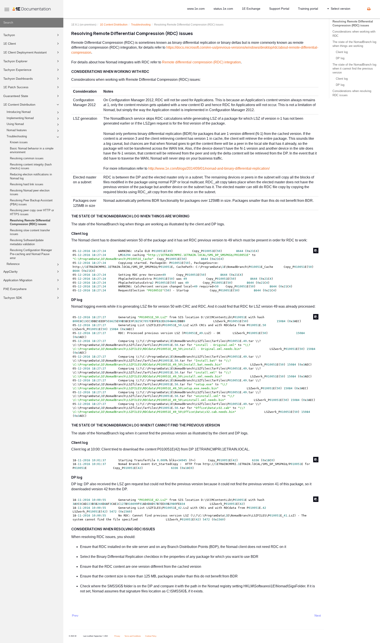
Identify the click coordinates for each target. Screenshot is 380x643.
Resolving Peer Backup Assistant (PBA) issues (31, 202)
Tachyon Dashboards (18, 78)
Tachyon (9, 35)
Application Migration (17, 280)
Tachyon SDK (12, 297)
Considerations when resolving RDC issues (351, 93)
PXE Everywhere (15, 289)
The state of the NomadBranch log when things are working (354, 44)
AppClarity (10, 271)
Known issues (19, 142)
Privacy (117, 636)
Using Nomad (15, 124)
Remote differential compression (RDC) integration (201, 62)
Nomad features (17, 130)
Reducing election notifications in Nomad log (31, 176)
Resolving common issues (27, 158)
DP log (340, 58)
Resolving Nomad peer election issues (29, 192)
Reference (13, 264)
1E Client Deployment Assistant (25, 52)
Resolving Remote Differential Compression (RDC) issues (30, 222)
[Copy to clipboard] (315, 250)
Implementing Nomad (20, 118)
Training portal (308, 8)
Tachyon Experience (17, 70)
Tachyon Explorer (15, 61)
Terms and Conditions (132, 636)
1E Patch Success (15, 87)
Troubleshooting (17, 136)
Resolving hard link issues (26, 184)
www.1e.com (196, 8)
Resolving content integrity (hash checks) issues (31, 166)
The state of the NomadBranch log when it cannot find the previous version (354, 68)
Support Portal (279, 8)
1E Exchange (251, 8)
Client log (342, 52)
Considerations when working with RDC (353, 33)
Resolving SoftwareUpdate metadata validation (27, 242)
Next (317, 615)
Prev (75, 615)
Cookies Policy (150, 636)
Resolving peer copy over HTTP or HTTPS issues (32, 212)
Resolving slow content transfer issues (30, 232)
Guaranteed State (15, 96)
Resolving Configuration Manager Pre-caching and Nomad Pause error (31, 254)
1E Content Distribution (19, 104)
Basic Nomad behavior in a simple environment (31, 150)
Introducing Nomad (19, 112)
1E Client (9, 43)
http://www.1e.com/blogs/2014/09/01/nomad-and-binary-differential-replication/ (209, 168)
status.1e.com (223, 8)
